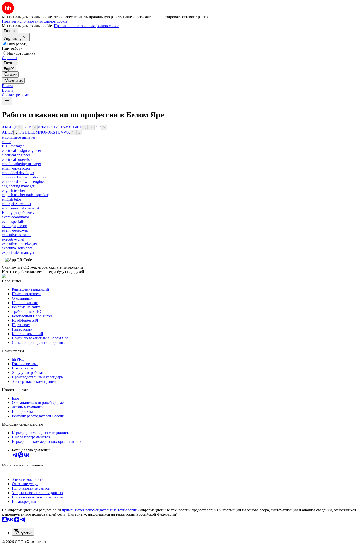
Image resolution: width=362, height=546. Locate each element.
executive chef (13, 239)
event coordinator (15, 217)
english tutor (11, 199)
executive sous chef (17, 248)
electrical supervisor (17, 159)
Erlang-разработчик (18, 212)
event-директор (14, 226)
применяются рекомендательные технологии (99, 510)
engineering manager (18, 186)
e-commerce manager (18, 137)
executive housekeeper (19, 243)
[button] (7, 86)
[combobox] (23, 532)
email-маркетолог (16, 168)
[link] (10, 74)
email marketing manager (21, 164)
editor (6, 142)
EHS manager (13, 146)
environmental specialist (20, 208)
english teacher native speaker (25, 195)
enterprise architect (16, 204)
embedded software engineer (24, 181)
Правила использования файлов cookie (86, 26)
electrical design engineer (21, 150)
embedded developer (18, 173)
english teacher (13, 190)
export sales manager (18, 252)
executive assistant (16, 235)
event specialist (13, 221)
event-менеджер (15, 230)
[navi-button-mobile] (7, 101)
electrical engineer (16, 155)
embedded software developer (25, 177)
